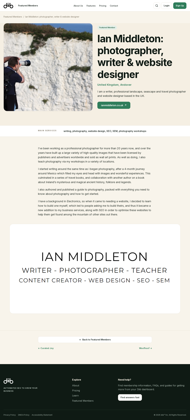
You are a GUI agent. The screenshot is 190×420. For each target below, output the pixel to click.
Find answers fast (130, 397)
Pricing (102, 5)
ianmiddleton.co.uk (114, 105)
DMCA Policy (23, 415)
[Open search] (156, 5)
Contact (114, 5)
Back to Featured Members (95, 339)
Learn (75, 395)
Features (91, 5)
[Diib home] (8, 5)
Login (167, 5)
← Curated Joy (46, 348)
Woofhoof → (145, 348)
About (75, 385)
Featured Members (28, 5)
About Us (78, 5)
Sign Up (180, 5)
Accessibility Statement (42, 415)
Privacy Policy (10, 415)
